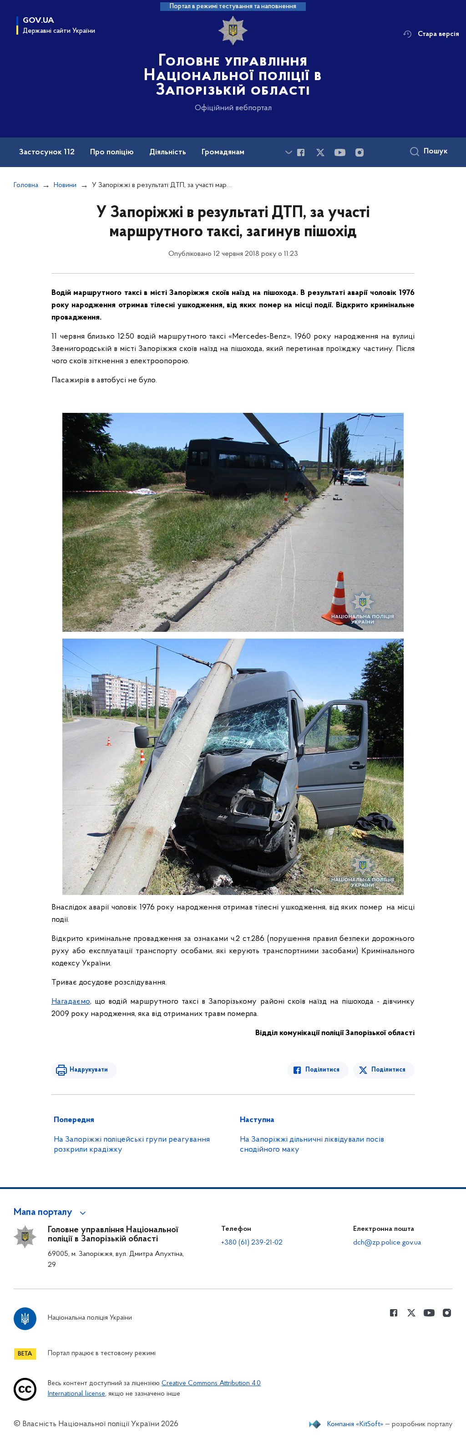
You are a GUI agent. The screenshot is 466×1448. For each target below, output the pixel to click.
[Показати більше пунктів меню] (288, 152)
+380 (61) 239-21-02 (252, 1242)
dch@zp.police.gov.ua (387, 1242)
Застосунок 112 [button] (47, 152)
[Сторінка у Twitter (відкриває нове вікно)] (320, 152)
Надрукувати (89, 1070)
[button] (51, 1212)
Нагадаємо (70, 1002)
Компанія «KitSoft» (355, 1424)
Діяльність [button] (167, 152)
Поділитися (322, 1070)
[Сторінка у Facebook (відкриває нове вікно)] (300, 152)
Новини (65, 185)
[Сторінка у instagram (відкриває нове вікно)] (359, 152)
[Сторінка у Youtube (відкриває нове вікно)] (339, 152)
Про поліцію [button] (112, 152)
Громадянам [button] (223, 152)
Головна (26, 185)
